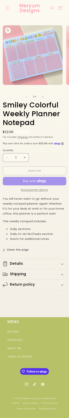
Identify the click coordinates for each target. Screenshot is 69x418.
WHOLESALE (15, 340)
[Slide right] (43, 97)
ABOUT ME (14, 348)
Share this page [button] (18, 250)
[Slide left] (26, 97)
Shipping (23, 137)
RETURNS (13, 331)
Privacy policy (50, 403)
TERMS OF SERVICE (19, 356)
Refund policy (31, 403)
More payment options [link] (34, 189)
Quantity (8, 150)
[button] (7, 8)
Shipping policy (47, 408)
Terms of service (25, 408)
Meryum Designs (32, 398)
